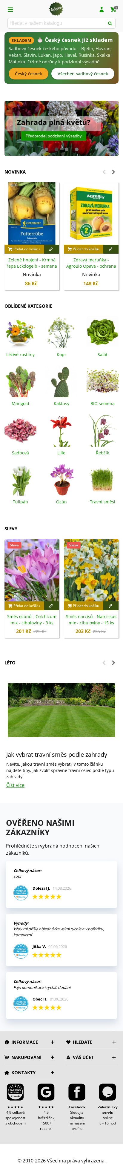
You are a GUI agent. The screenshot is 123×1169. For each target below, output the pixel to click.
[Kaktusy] (61, 381)
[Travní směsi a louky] (103, 479)
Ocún (61, 502)
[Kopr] (61, 331)
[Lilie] (61, 430)
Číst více (15, 785)
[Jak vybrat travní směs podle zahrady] (61, 709)
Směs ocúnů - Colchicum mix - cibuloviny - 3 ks (31, 620)
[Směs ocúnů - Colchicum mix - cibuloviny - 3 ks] (31, 570)
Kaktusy (61, 403)
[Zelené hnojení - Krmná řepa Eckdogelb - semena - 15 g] (31, 213)
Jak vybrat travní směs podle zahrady (56, 754)
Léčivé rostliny (20, 354)
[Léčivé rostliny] (20, 331)
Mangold (20, 403)
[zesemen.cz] (55, 8)
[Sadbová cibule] (20, 430)
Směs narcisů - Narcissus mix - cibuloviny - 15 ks (91, 620)
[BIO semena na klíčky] (103, 381)
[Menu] (10, 9)
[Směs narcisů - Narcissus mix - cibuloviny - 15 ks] (91, 570)
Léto (10, 663)
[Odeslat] (110, 23)
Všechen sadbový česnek (83, 73)
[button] (46, 149)
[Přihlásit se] (101, 9)
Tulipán (20, 502)
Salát (102, 354)
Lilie (61, 453)
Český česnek (28, 73)
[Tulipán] (20, 479)
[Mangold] (20, 381)
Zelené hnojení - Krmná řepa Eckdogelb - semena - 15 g (32, 266)
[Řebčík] (103, 430)
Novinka (15, 172)
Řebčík (102, 453)
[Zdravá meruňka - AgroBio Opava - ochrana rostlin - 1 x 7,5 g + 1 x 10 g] (91, 213)
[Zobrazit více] (51, 249)
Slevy (10, 528)
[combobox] (56, 23)
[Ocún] (61, 479)
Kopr (61, 354)
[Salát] (103, 331)
